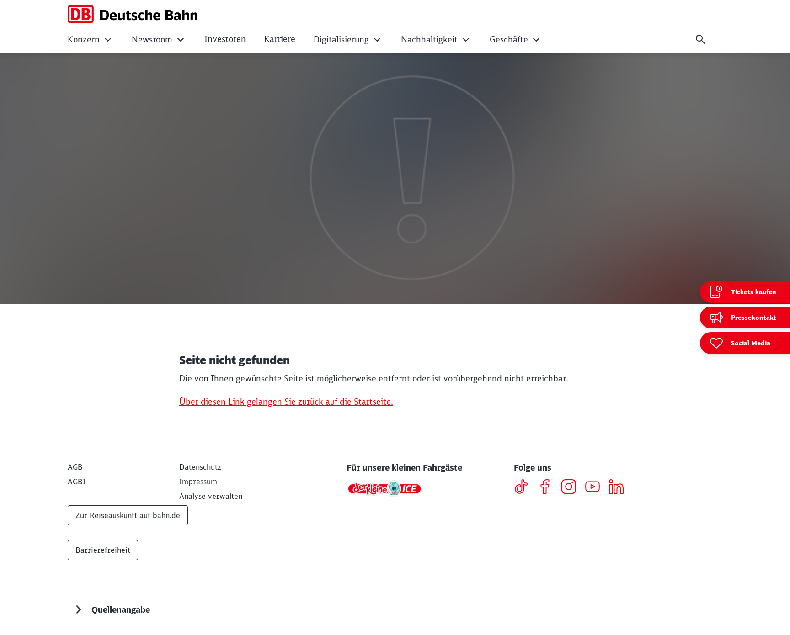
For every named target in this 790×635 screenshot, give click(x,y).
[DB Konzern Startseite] (133, 14)
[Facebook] (548, 488)
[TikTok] (524, 488)
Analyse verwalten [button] (210, 496)
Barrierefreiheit (102, 550)
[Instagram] (572, 488)
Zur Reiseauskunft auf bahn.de (127, 515)
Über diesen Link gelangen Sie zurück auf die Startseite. (286, 402)
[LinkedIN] (619, 488)
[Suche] (700, 39)
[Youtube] (596, 488)
